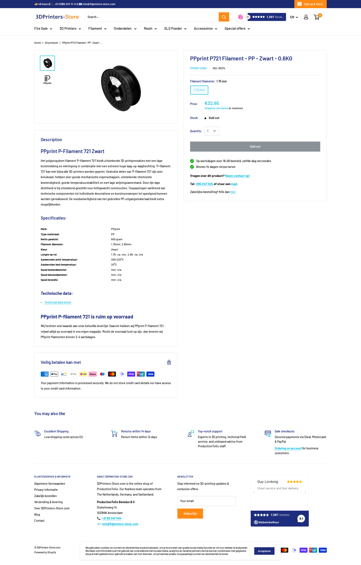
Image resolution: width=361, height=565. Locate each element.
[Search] (224, 17)
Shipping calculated (216, 108)
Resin (148, 28)
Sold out (255, 146)
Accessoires (203, 28)
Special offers (235, 28)
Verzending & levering (48, 502)
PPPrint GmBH (198, 67)
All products (51, 42)
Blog (37, 514)
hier (233, 192)
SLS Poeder (173, 28)
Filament (95, 28)
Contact (39, 520)
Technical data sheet (57, 302)
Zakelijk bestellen (45, 496)
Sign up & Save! (313, 4)
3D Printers (68, 28)
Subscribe (190, 513)
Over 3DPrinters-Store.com (52, 508)
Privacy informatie (46, 489)
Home (37, 42)
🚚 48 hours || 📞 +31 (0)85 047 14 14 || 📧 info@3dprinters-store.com (74, 4)
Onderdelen (123, 28)
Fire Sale (41, 28)
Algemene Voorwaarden (49, 483)
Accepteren (264, 551)
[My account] (306, 17)
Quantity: (196, 131)
